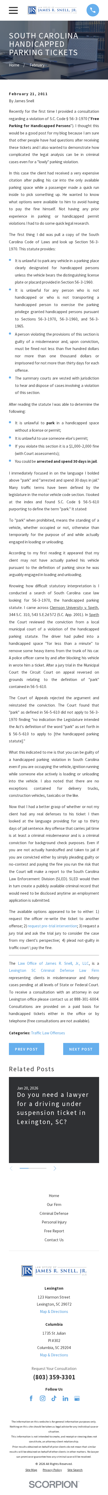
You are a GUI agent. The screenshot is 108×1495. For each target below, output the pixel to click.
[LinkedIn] (65, 1398)
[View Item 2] (33, 1168)
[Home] (52, 10)
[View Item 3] (41, 1168)
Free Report (54, 1230)
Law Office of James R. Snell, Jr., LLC (53, 963)
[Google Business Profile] (77, 1398)
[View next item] (55, 1168)
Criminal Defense (54, 1213)
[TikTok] (54, 1398)
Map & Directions (54, 1311)
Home (54, 1195)
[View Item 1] (24, 1168)
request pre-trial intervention (52, 925)
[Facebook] (31, 1398)
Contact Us (54, 1239)
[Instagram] (42, 1398)
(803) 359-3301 (54, 1377)
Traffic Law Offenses (48, 1032)
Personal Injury (54, 1222)
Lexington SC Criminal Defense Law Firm (54, 970)
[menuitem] (31, 1470)
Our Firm (54, 1204)
